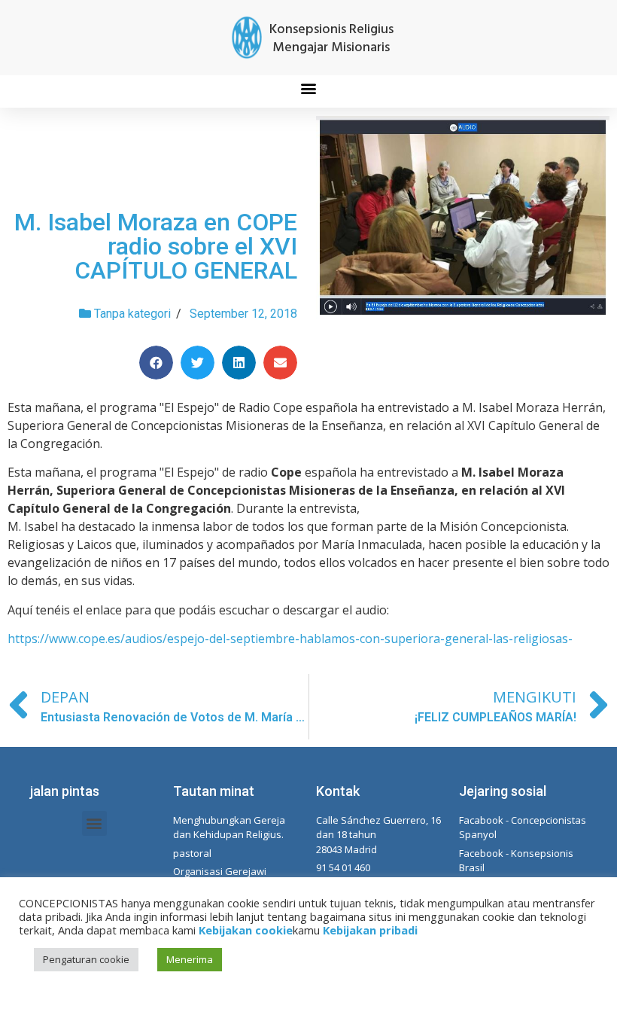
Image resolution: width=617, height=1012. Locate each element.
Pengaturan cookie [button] (86, 959)
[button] (308, 87)
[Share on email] (280, 363)
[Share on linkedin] (239, 363)
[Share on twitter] (197, 363)
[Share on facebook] (156, 363)
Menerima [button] (189, 959)
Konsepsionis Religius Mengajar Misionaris (331, 39)
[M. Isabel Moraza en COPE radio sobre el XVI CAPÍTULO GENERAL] (462, 217)
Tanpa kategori (132, 313)
